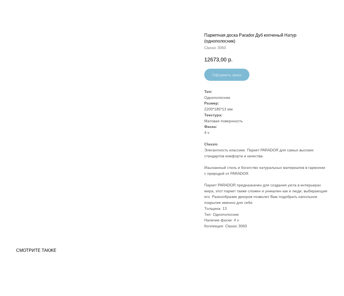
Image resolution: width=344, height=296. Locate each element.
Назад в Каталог (24, 8)
